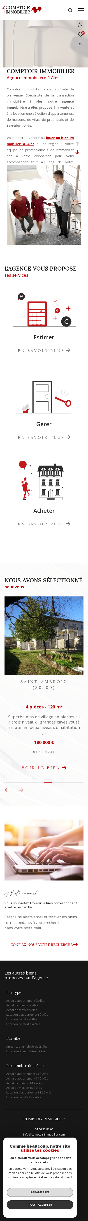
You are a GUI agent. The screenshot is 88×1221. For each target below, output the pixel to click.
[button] (8, 790)
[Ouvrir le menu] (81, 10)
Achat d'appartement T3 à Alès (27, 1074)
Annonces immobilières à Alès (26, 1046)
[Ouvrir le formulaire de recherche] (70, 10)
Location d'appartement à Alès (27, 1015)
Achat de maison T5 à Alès (24, 1088)
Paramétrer (40, 1192)
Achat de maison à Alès (22, 1005)
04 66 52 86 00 (44, 1129)
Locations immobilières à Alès (26, 1051)
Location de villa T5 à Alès (23, 1097)
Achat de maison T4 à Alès (24, 1083)
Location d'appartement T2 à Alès (29, 1092)
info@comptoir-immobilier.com (44, 1134)
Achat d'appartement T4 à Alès (27, 1078)
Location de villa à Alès (21, 1019)
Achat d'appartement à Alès (25, 1001)
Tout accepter (40, 1205)
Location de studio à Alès (23, 1024)
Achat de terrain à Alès (21, 1010)
